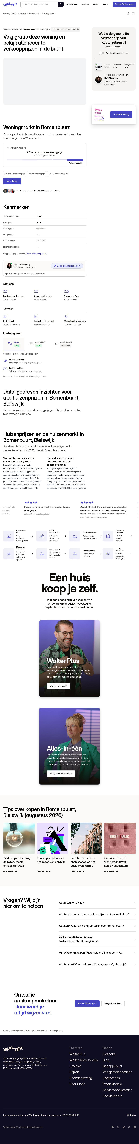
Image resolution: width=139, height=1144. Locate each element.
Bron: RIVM (8, 376)
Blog (106, 1060)
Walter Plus (78, 1054)
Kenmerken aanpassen (37, 254)
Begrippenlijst (112, 1066)
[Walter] (10, 4)
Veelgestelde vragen (117, 1072)
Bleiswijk (22, 13)
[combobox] (42, 4)
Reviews (85, 4)
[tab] (13, 344)
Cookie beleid (112, 1096)
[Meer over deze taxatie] (78, 29)
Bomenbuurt (34, 13)
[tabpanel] (44, 362)
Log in (105, 4)
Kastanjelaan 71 (49, 13)
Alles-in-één (72, 4)
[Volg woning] (133, 13)
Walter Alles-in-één (84, 1060)
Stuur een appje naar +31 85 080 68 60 (60, 1115)
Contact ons (111, 1078)
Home (5, 1031)
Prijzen (96, 4)
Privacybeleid (112, 1084)
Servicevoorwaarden (117, 1090)
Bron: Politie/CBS (21, 376)
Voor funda (77, 1084)
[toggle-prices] (102, 53)
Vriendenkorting (81, 1078)
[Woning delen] (128, 13)
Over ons (109, 1054)
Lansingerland (9, 13)
